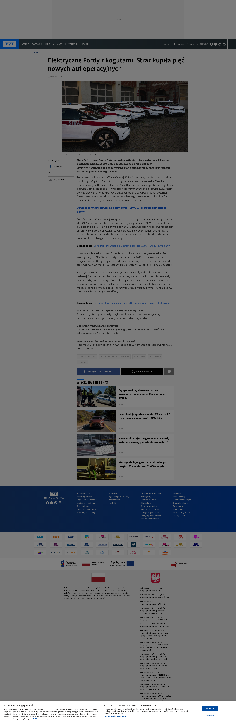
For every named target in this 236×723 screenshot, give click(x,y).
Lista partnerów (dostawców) (115, 716)
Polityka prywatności (41, 719)
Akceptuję (210, 708)
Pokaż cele (210, 716)
